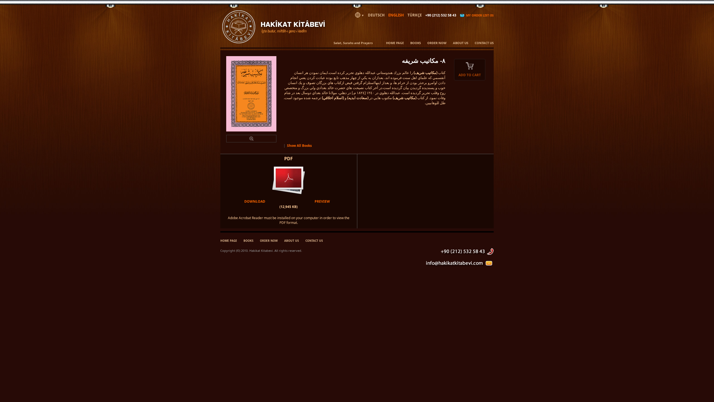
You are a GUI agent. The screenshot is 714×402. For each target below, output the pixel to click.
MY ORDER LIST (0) (479, 15)
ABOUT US (460, 43)
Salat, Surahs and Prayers (353, 43)
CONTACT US (484, 43)
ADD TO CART (470, 75)
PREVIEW (322, 201)
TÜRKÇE (414, 15)
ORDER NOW (437, 43)
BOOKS (415, 43)
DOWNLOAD (254, 201)
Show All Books (299, 145)
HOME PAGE (395, 43)
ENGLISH (396, 15)
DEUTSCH (376, 15)
